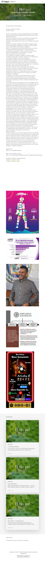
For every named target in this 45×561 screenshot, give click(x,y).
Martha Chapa (22, 9)
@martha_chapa (15, 160)
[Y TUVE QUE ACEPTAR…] (22, 438)
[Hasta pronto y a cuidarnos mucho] (22, 512)
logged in (15, 540)
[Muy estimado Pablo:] (22, 475)
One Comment (27, 15)
